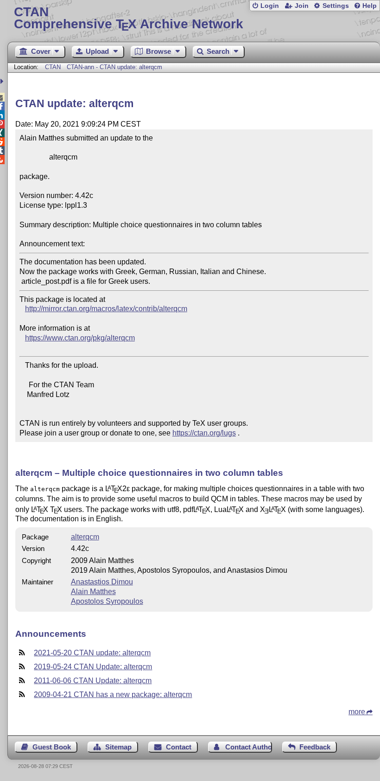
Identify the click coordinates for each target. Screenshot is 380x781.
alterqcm (85, 537)
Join (302, 5)
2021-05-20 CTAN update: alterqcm (92, 653)
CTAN (53, 67)
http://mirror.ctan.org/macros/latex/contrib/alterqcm (106, 309)
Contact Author (248, 747)
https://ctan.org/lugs (204, 433)
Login (269, 5)
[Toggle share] (3, 81)
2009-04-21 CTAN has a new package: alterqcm (113, 694)
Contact (178, 747)
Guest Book (51, 747)
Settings (336, 5)
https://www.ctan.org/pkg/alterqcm (80, 338)
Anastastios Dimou (102, 582)
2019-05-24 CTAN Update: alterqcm (93, 667)
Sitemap (118, 747)
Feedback (314, 747)
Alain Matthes (93, 591)
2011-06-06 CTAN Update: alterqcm (93, 681)
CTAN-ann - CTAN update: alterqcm (114, 67)
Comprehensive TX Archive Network (128, 18)
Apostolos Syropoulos (107, 601)
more (356, 712)
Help (369, 5)
